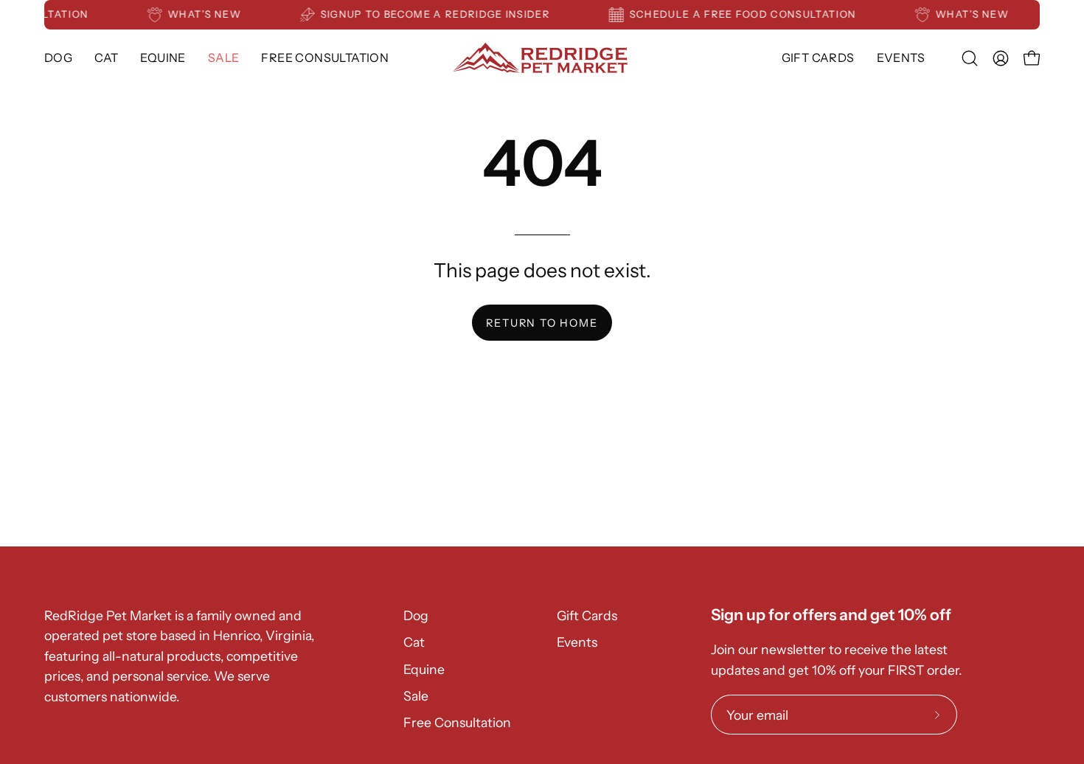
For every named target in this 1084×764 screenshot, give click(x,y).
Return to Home (541, 323)
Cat (414, 642)
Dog (415, 615)
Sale (415, 696)
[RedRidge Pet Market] (542, 58)
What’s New (209, 14)
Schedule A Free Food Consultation (747, 14)
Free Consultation (457, 722)
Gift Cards (587, 615)
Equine (424, 669)
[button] (162, 57)
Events (577, 642)
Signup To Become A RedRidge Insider (440, 14)
